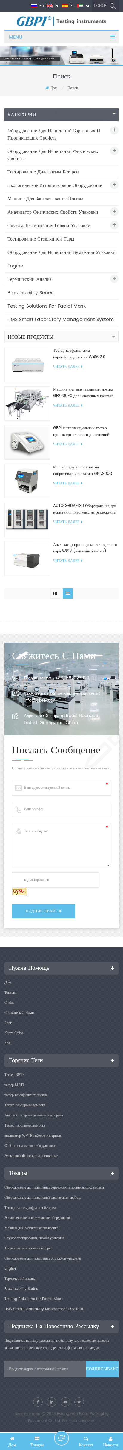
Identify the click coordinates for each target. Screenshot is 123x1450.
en (56, 6)
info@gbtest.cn (40, 700)
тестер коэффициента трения (25, 1095)
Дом (53, 88)
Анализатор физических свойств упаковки (52, 212)
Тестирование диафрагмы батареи (43, 172)
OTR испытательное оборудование (30, 1146)
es (72, 6)
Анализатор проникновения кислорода (33, 1115)
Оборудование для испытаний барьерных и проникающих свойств (53, 134)
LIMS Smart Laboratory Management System (60, 319)
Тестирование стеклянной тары (40, 239)
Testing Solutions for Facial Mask (46, 306)
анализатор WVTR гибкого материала (32, 1135)
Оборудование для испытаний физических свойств (52, 155)
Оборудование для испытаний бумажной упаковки (61, 252)
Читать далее (66, 367)
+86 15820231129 (72, 678)
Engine (15, 266)
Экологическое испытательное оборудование (54, 185)
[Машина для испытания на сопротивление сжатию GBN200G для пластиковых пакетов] (27, 481)
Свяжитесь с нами (19, 1013)
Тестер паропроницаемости (24, 1105)
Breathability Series (30, 293)
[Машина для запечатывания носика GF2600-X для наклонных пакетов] (27, 403)
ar (86, 6)
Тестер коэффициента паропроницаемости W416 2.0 (79, 354)
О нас (9, 1003)
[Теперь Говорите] (61, 1438)
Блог (8, 1023)
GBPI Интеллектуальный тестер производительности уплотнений (81, 431)
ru (41, 6)
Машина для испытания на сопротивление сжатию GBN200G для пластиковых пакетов (82, 470)
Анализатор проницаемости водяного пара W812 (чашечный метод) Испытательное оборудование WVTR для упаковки (85, 548)
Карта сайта (13, 1033)
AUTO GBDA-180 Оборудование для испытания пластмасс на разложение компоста (84, 509)
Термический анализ (29, 279)
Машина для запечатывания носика (45, 199)
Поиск (100, 6)
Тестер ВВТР (14, 1075)
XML (7, 1043)
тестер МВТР (14, 1085)
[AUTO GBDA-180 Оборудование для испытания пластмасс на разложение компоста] (27, 520)
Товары (10, 992)
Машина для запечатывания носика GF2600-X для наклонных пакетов (83, 392)
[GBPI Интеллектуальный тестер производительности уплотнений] (27, 442)
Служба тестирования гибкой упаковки (48, 226)
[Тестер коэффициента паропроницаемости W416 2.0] (27, 365)
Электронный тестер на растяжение (31, 1156)
